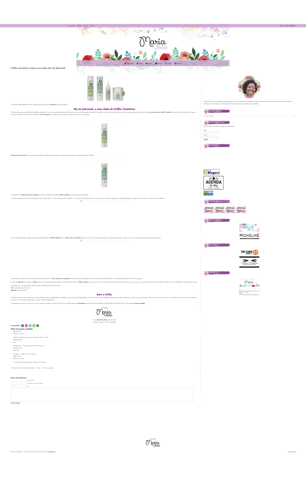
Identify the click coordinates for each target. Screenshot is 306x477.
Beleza (38, 368)
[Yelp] (289, 25)
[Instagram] (287, 25)
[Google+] (284, 25)
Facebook (95, 322)
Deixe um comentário (48, 368)
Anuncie (79, 25)
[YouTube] (291, 25)
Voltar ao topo (292, 452)
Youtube (107, 322)
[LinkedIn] (285, 25)
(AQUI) (58, 286)
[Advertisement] (153, 12)
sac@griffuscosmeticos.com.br (22, 288)
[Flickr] (292, 25)
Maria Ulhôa (153, 40)
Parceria (86, 25)
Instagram (113, 322)
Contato (92, 25)
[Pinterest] (294, 25)
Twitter (101, 322)
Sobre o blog (71, 25)
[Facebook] (282, 25)
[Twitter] (280, 25)
